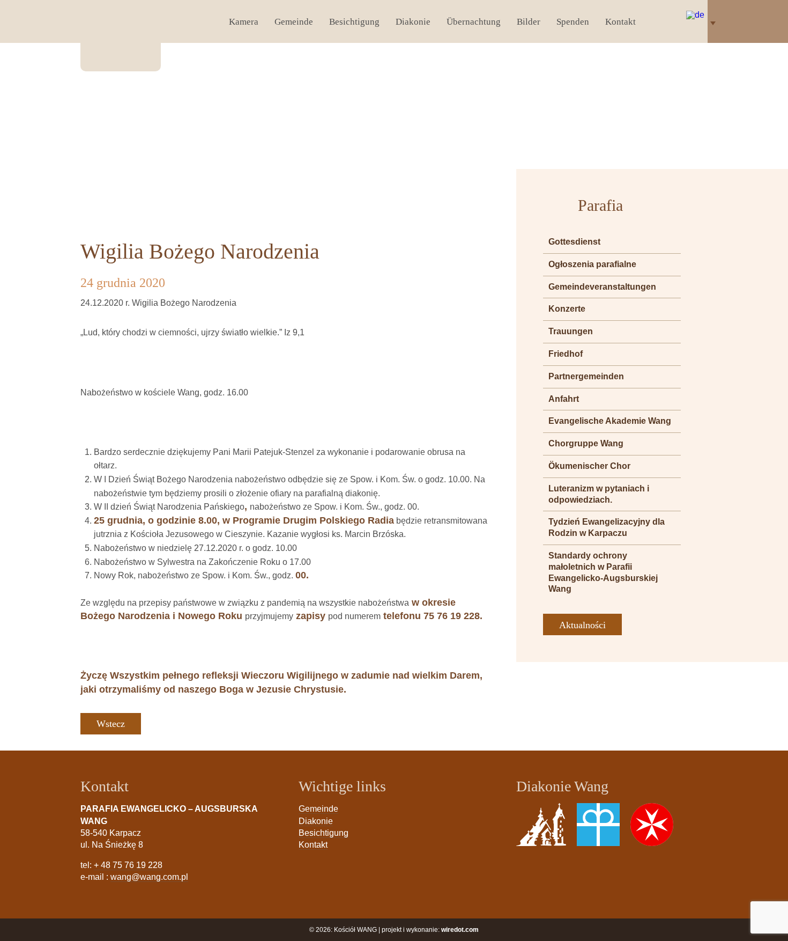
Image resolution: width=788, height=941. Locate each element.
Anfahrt (563, 398)
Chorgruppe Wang (585, 443)
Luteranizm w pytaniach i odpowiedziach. (598, 494)
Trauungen (570, 331)
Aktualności (582, 625)
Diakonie (413, 22)
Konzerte (566, 308)
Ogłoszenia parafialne (592, 264)
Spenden (572, 22)
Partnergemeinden (586, 376)
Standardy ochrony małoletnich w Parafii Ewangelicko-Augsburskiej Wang (603, 572)
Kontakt (620, 22)
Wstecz (110, 723)
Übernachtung (474, 22)
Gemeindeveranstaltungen (602, 286)
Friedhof (565, 353)
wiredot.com (460, 929)
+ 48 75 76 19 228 (128, 865)
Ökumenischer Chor (589, 465)
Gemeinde (293, 22)
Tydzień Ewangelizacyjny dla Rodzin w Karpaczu (606, 527)
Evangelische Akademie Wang (609, 420)
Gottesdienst (574, 241)
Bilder (528, 22)
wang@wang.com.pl (149, 876)
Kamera (243, 22)
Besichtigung (354, 22)
